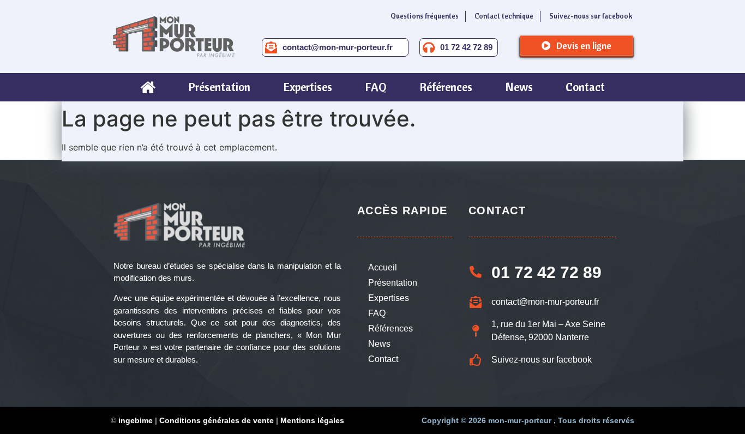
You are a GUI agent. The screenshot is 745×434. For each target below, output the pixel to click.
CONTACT (497, 210)
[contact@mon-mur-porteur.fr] (271, 47)
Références (390, 328)
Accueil (382, 267)
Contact (383, 359)
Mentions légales (312, 420)
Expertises (388, 298)
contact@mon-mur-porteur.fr (338, 47)
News (379, 343)
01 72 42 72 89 (466, 47)
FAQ (377, 313)
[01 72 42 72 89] (429, 47)
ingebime (135, 420)
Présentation (392, 282)
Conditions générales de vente (216, 420)
